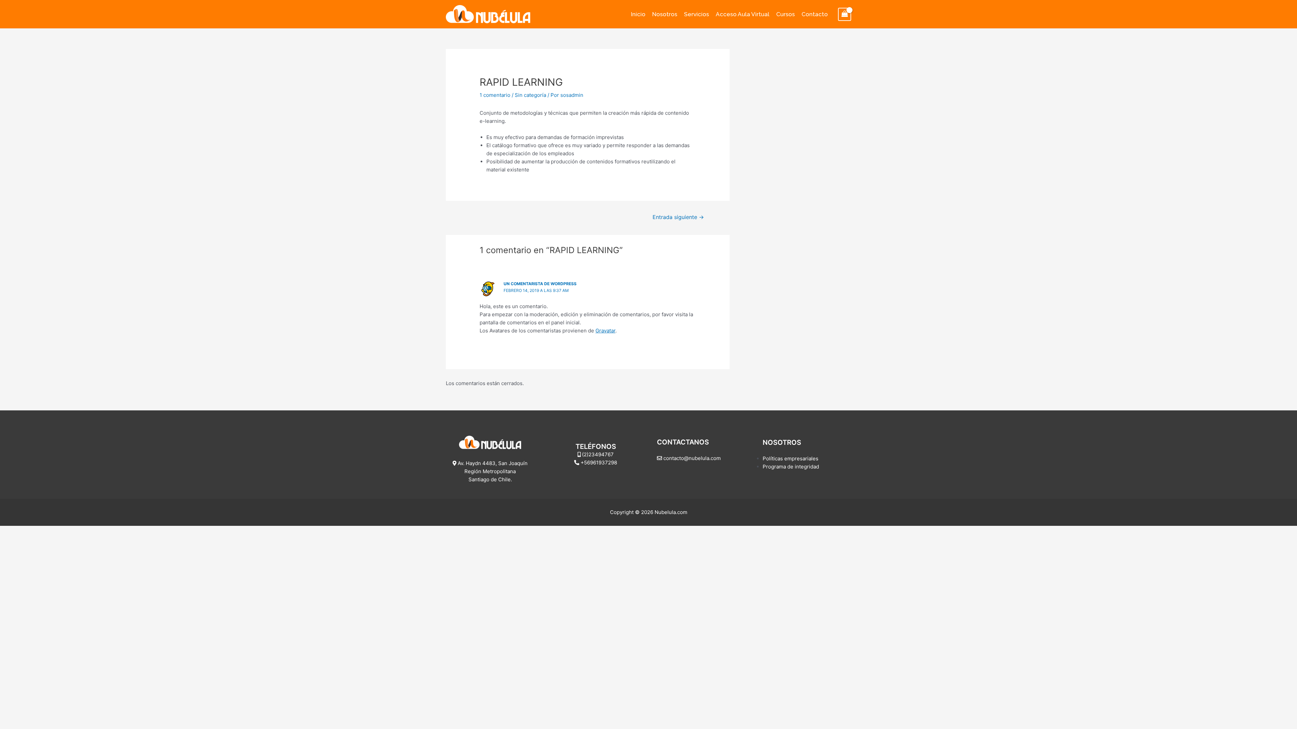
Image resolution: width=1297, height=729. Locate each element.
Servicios (696, 14)
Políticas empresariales (790, 458)
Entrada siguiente (678, 217)
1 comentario (495, 95)
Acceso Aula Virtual (742, 14)
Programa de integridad (791, 466)
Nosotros (664, 14)
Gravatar (605, 330)
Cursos (785, 14)
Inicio (638, 14)
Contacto (815, 14)
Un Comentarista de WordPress (540, 283)
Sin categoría (530, 95)
